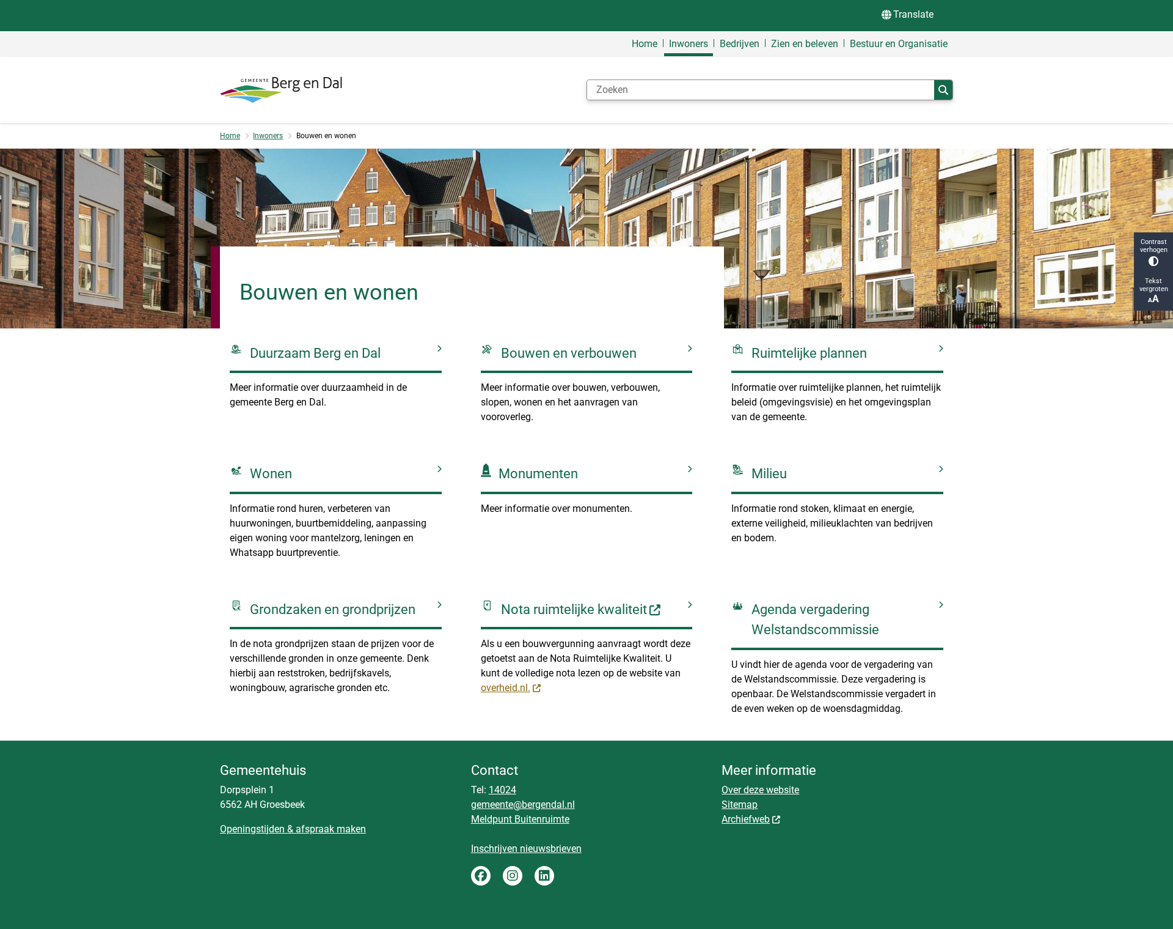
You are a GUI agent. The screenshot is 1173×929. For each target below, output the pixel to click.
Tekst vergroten (1153, 285)
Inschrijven (495, 848)
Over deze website (760, 790)
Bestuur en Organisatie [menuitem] (899, 44)
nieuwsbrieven (551, 848)
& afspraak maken (325, 829)
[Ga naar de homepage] (281, 89)
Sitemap (740, 804)
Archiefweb (746, 819)
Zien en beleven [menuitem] (804, 44)
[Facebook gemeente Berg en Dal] (481, 876)
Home (230, 135)
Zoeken (943, 90)
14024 (502, 790)
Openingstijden (252, 829)
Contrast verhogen (1154, 246)
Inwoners (268, 135)
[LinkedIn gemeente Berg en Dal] (544, 876)
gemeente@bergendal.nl (523, 804)
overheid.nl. (505, 688)
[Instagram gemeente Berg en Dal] (512, 876)
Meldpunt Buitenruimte (520, 819)
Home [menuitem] (644, 44)
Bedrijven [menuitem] (739, 44)
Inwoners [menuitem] (688, 44)
